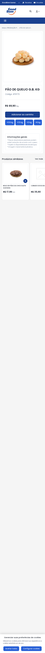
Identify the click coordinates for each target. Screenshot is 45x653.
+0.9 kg (10, 122)
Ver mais (39, 159)
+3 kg (29, 122)
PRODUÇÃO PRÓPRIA (14, 28)
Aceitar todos (11, 648)
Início (4, 28)
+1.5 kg (20, 122)
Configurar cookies (31, 648)
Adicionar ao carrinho (23, 114)
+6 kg (37, 122)
